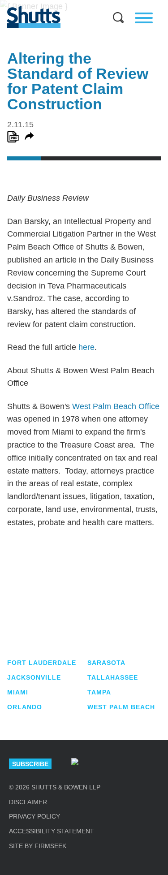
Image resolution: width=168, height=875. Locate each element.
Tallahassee (112, 677)
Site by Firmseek (37, 845)
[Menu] (144, 17)
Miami (17, 692)
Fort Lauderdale (41, 662)
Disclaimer (28, 802)
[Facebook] (155, 764)
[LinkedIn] (101, 764)
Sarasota (106, 662)
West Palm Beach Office (115, 406)
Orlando (24, 707)
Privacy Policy (34, 816)
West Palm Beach (121, 707)
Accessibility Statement (51, 831)
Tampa (99, 692)
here (86, 347)
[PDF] (13, 136)
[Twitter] (128, 764)
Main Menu (77, 4)
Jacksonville (34, 677)
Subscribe (30, 763)
